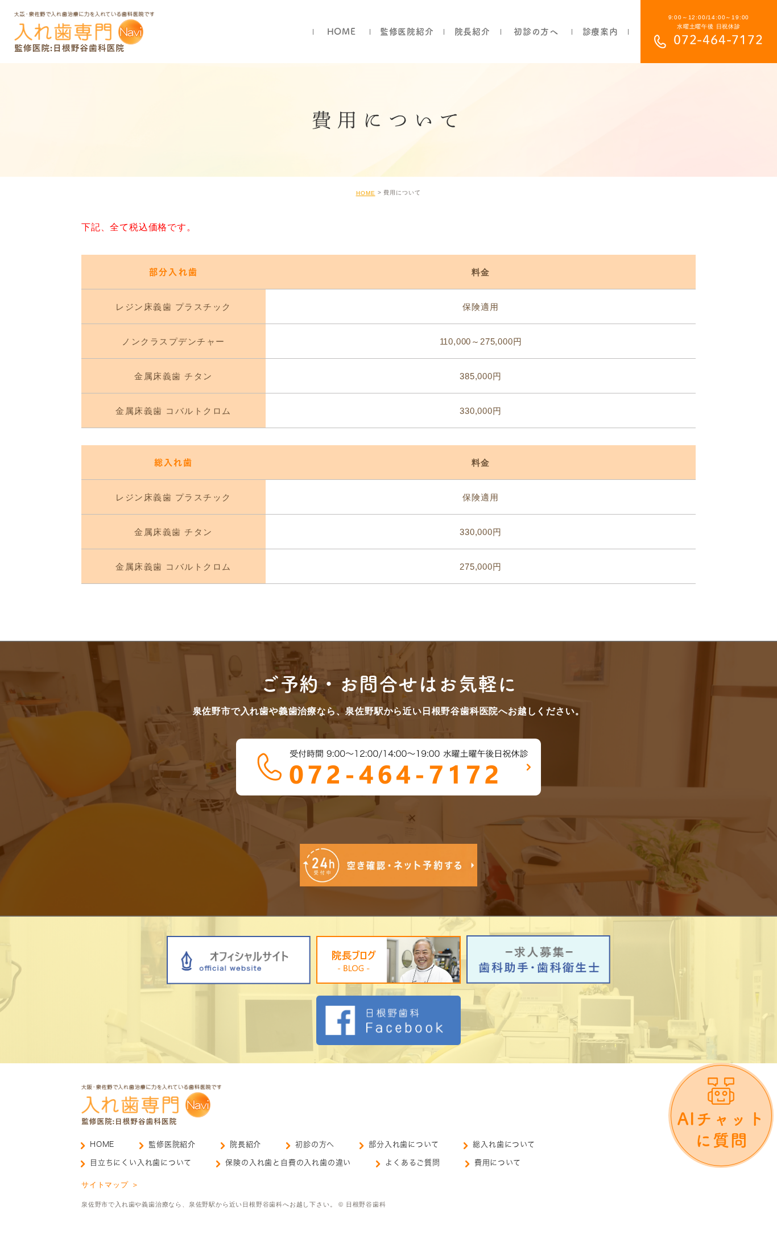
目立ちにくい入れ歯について (140, 1162)
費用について (497, 1162)
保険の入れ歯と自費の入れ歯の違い (288, 1162)
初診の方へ (314, 1144)
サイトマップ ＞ (110, 1184)
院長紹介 (245, 1144)
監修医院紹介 (172, 1144)
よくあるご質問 (412, 1162)
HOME (365, 193)
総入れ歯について (504, 1144)
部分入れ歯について (404, 1144)
